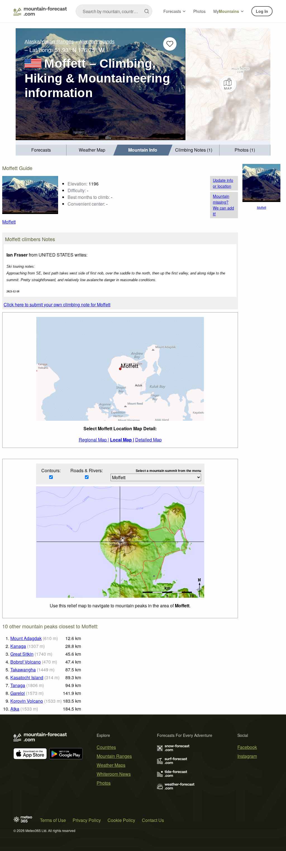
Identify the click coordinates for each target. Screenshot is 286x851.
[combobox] (114, 11)
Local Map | (122, 439)
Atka (14, 709)
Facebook (247, 747)
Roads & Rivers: (86, 470)
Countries (106, 747)
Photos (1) (245, 150)
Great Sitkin (22, 654)
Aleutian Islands (97, 41)
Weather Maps (111, 765)
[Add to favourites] (170, 44)
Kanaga (18, 646)
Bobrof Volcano (25, 662)
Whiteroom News (114, 774)
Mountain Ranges (114, 756)
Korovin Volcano (26, 701)
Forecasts (172, 11)
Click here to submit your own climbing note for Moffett (57, 304)
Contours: (51, 470)
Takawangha (23, 669)
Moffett (9, 221)
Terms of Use (53, 820)
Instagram (247, 756)
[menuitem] (41, 150)
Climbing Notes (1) (193, 150)
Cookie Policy (121, 820)
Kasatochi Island (26, 677)
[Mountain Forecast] (40, 11)
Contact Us (153, 820)
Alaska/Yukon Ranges (49, 41)
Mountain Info (142, 150)
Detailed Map (148, 439)
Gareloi (17, 693)
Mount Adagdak (26, 638)
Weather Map (92, 150)
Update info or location (223, 183)
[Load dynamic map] (227, 84)
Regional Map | (94, 439)
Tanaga (17, 685)
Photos (199, 11)
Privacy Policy (87, 820)
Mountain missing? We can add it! (223, 205)
